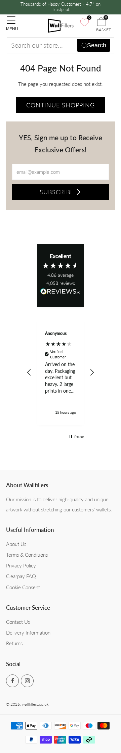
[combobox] (60, 45)
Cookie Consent (23, 587)
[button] (29, 372)
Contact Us (18, 622)
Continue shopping (60, 105)
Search (96, 45)
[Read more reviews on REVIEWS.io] (60, 293)
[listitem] (60, 7)
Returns (14, 643)
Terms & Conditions (27, 555)
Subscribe (57, 192)
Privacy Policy (21, 565)
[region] (60, 372)
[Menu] (9, 16)
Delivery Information (28, 633)
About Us (16, 544)
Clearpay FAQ (21, 576)
